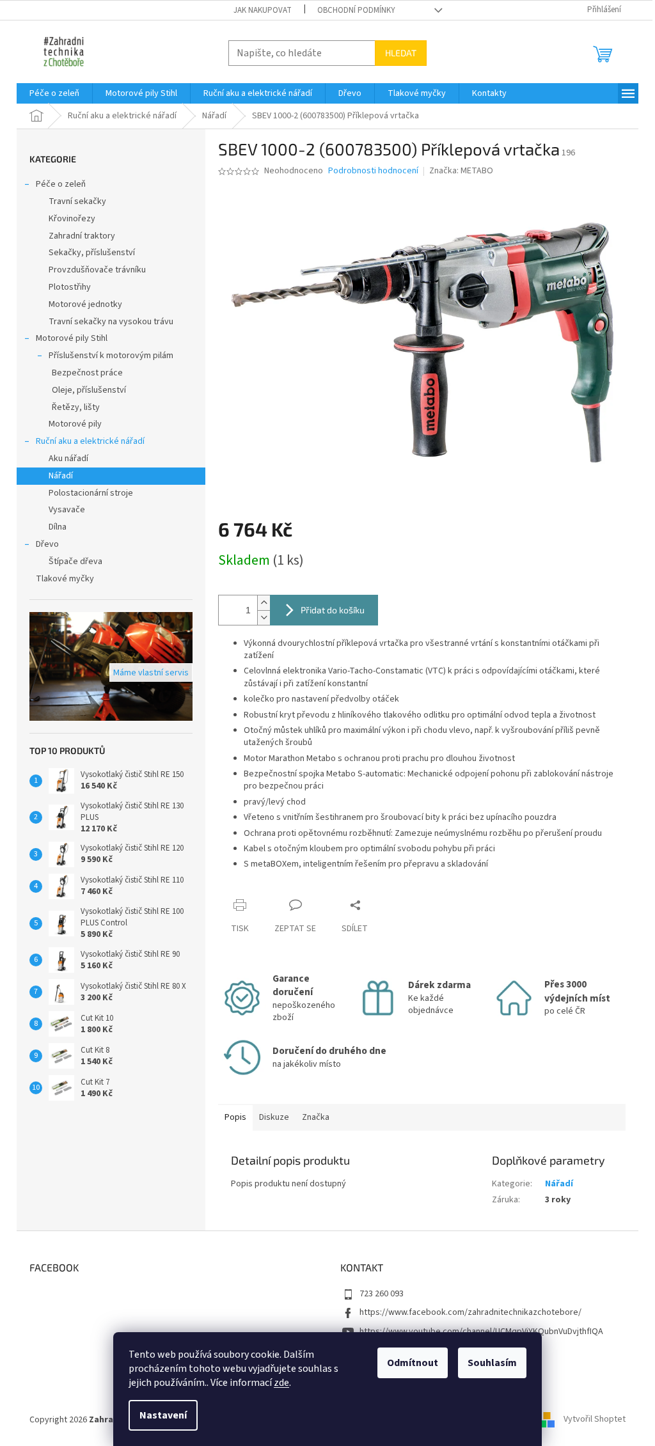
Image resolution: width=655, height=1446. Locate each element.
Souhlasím (492, 1363)
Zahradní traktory (82, 236)
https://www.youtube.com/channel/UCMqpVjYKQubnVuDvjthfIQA (481, 1331)
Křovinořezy (72, 218)
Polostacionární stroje (91, 493)
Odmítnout (412, 1363)
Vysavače (67, 509)
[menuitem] (54, 93)
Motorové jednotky (85, 304)
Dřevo (47, 544)
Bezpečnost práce (87, 372)
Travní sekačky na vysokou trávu (111, 321)
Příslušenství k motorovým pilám (111, 355)
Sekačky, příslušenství (92, 252)
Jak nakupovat (262, 10)
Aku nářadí (68, 458)
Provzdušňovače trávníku (97, 269)
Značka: (461, 170)
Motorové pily (75, 424)
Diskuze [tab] (274, 1117)
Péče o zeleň (61, 184)
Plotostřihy (70, 287)
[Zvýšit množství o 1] (263, 602)
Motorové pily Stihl (71, 338)
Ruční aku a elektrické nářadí (90, 441)
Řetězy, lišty (76, 407)
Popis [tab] (235, 1117)
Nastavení (163, 1415)
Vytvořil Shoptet (595, 1419)
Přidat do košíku (333, 609)
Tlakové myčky (65, 578)
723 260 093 (381, 1293)
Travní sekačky (77, 201)
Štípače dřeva (75, 561)
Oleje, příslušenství (89, 390)
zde (281, 1383)
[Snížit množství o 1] (263, 617)
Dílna (58, 527)
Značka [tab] (315, 1117)
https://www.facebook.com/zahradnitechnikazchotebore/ (470, 1312)
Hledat (400, 52)
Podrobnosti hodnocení (373, 171)
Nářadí (61, 475)
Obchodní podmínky (356, 10)
